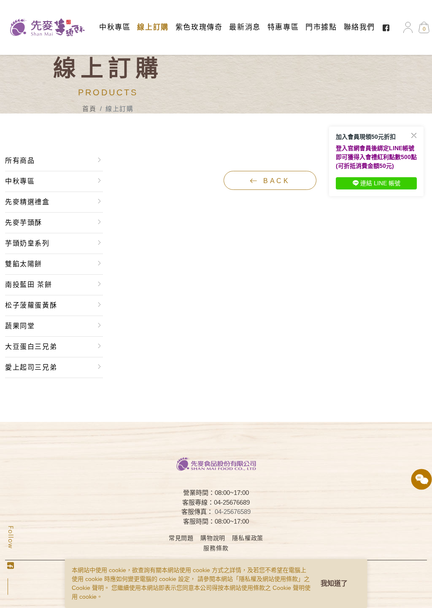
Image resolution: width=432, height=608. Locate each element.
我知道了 (334, 583)
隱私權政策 (247, 538)
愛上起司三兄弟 (31, 367)
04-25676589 (233, 511)
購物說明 (212, 538)
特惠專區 (283, 27)
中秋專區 (114, 27)
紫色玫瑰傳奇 (199, 27)
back (274, 180)
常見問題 (181, 538)
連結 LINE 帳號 (380, 183)
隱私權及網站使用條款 (268, 579)
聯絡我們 (359, 27)
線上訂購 (152, 27)
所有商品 (20, 160)
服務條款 (215, 548)
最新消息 (244, 27)
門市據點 (321, 27)
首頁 (89, 108)
